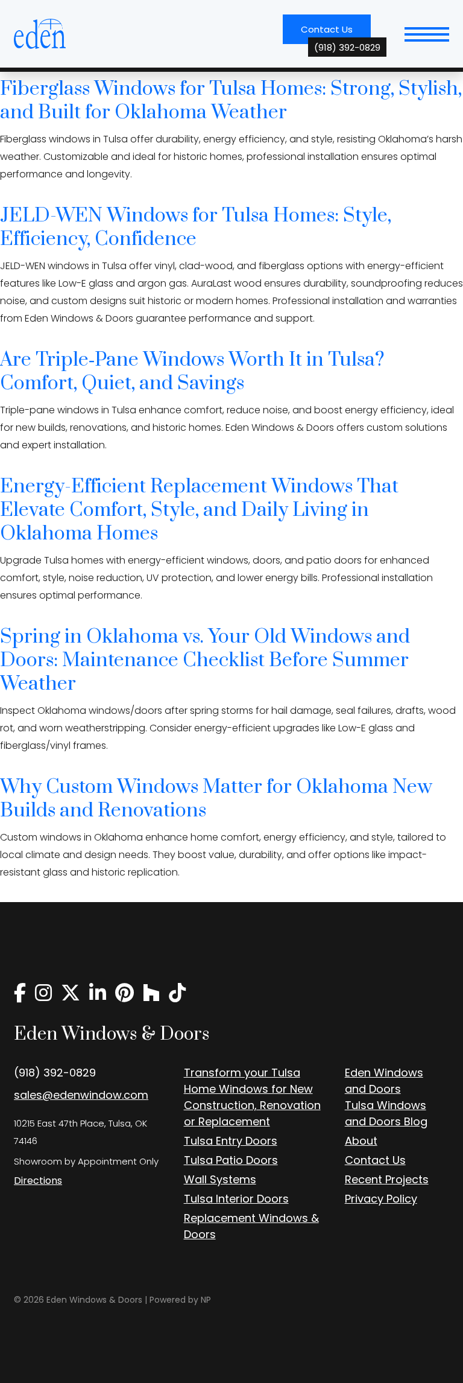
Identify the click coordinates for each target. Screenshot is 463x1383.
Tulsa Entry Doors (230, 1140)
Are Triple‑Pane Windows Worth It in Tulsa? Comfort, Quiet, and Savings (192, 372)
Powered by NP (180, 1300)
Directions (38, 1180)
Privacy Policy (381, 1198)
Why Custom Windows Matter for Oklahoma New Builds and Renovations (216, 799)
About (361, 1140)
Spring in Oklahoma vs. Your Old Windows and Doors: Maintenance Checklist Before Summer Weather (205, 660)
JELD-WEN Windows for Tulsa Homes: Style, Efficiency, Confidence (195, 227)
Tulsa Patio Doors (231, 1160)
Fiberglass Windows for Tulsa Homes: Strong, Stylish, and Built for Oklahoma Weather (231, 101)
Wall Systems (220, 1179)
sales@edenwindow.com (81, 1094)
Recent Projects (387, 1179)
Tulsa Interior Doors (236, 1198)
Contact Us (336, 33)
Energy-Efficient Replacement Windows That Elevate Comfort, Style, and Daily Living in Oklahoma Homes (199, 510)
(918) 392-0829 (55, 1072)
